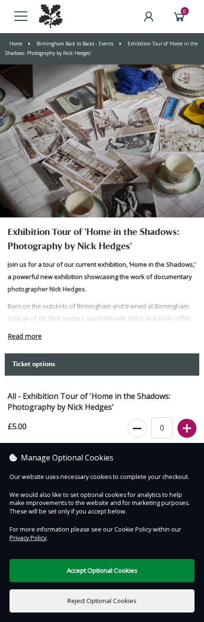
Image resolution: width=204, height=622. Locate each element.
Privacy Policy (27, 538)
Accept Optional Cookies (102, 570)
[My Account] (148, 16)
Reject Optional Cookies (102, 600)
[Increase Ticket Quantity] (186, 429)
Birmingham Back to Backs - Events (75, 43)
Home (16, 43)
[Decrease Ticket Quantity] (137, 429)
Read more (25, 336)
